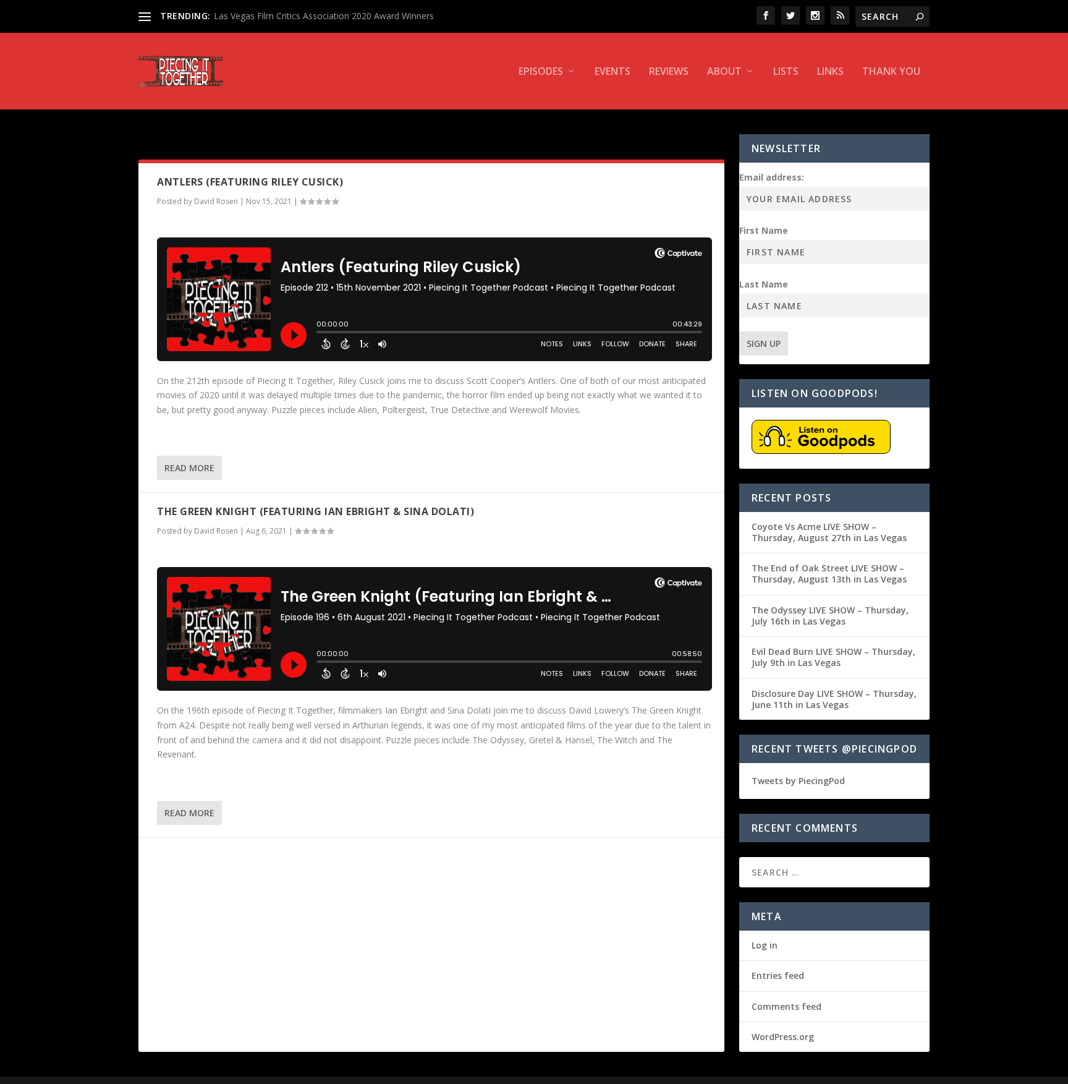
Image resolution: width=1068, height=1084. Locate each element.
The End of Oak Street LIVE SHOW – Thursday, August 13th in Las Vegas (829, 573)
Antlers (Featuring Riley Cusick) (250, 182)
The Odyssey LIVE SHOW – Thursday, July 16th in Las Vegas (830, 615)
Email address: (771, 177)
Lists (786, 72)
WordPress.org (783, 1037)
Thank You (891, 72)
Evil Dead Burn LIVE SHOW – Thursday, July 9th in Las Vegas (833, 657)
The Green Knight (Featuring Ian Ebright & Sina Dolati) (315, 511)
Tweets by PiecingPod (798, 781)
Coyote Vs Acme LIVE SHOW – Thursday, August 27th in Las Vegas (829, 532)
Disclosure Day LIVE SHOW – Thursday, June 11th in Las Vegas (834, 699)
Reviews (669, 72)
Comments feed (786, 1006)
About (724, 72)
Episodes (541, 72)
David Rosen (216, 201)
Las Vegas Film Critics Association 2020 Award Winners (324, 16)
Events (612, 72)
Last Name (763, 284)
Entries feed (778, 975)
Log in (765, 945)
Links (830, 72)
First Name (763, 230)
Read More (189, 468)
